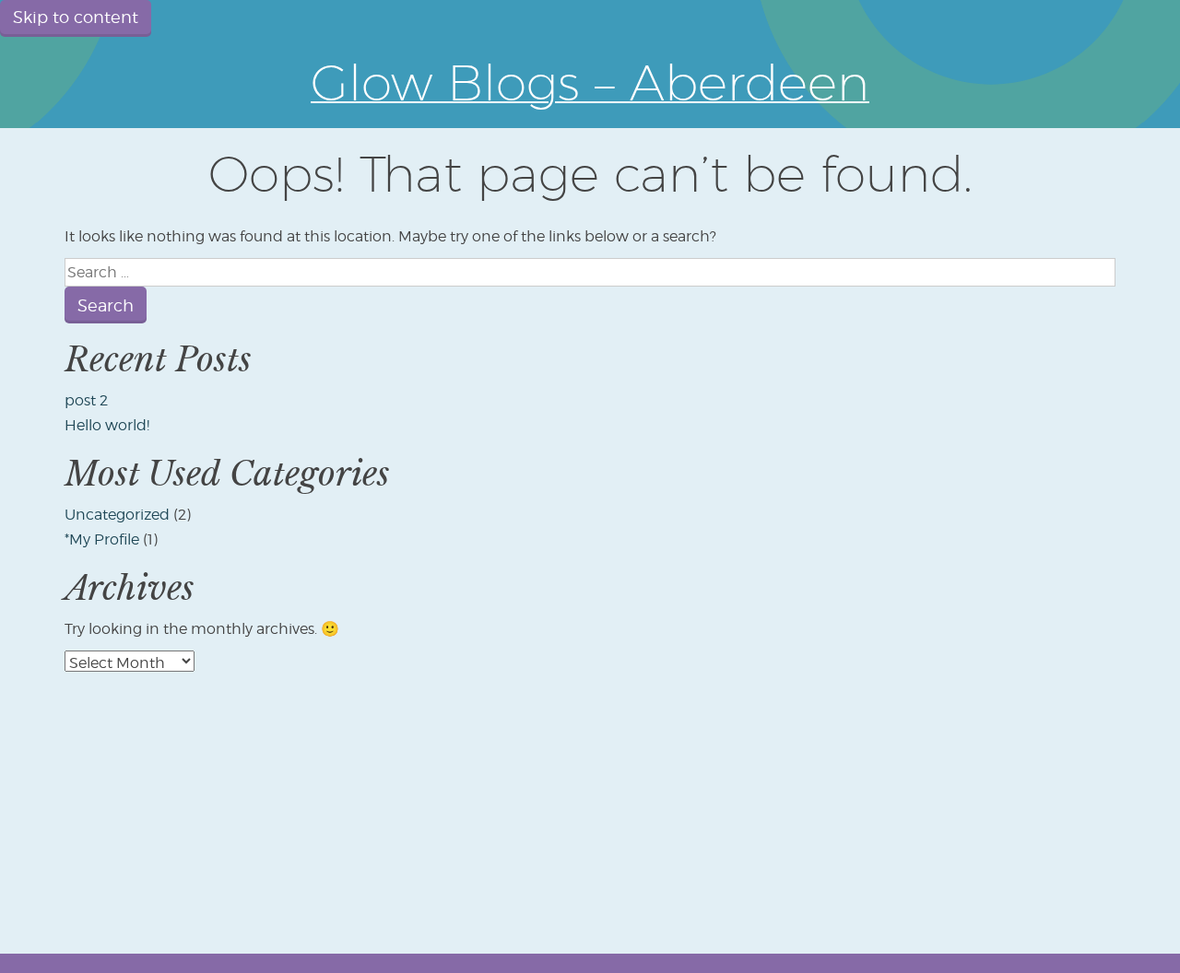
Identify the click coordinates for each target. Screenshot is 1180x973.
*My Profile (102, 539)
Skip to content (75, 17)
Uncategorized (117, 514)
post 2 (86, 400)
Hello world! (107, 425)
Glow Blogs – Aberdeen (590, 82)
